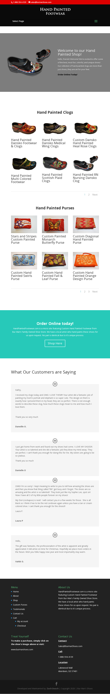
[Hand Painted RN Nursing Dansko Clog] (86, 170)
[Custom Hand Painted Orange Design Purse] (86, 268)
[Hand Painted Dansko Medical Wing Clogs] (55, 136)
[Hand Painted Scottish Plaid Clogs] (55, 170)
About (16, 595)
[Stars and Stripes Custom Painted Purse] (24, 232)
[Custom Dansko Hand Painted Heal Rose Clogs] (86, 136)
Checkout (21, 625)
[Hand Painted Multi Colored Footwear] (24, 171)
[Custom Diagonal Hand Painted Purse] (86, 232)
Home (16, 591)
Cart (15, 617)
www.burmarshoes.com (22, 649)
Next (95, 194)
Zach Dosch (53, 688)
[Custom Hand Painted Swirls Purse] (24, 268)
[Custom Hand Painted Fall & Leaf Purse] (55, 268)
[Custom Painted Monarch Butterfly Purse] (55, 232)
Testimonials (19, 609)
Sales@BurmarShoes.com (70, 646)
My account (22, 621)
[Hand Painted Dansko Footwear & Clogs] (24, 136)
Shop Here (55, 343)
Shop (15, 600)
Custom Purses (20, 604)
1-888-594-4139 (65, 657)
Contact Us (18, 613)
